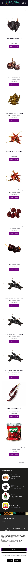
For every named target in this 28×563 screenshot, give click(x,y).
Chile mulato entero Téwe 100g (14, 262)
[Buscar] (23, 3)
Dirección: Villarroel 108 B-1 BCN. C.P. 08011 (14, 529)
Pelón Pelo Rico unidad (16, 496)
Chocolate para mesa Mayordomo (16, 477)
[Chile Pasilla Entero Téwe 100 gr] (14, 284)
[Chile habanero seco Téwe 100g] (14, 212)
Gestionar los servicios (13, 545)
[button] (26, 532)
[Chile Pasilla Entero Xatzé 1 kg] (14, 356)
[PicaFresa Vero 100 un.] (6, 506)
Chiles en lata (14, 451)
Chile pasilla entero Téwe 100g (14, 334)
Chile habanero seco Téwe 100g (14, 226)
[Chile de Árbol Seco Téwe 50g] (14, 175)
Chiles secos (14, 43)
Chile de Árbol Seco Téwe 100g (14, 151)
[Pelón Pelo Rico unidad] (6, 496)
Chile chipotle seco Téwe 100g (14, 113)
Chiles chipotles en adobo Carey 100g (14, 447)
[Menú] (2, 3)
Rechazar (17, 560)
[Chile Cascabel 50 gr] (14, 62)
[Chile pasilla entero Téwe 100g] (14, 320)
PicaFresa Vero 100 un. (16, 505)
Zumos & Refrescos (15, 474)
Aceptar (14, 549)
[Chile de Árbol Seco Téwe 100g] (14, 136)
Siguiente (21, 462)
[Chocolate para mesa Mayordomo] (6, 477)
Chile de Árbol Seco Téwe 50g (14, 190)
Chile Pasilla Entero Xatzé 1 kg (14, 370)
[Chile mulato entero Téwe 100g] (14, 248)
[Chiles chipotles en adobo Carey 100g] (14, 432)
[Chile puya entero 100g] (14, 393)
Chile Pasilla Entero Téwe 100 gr (14, 298)
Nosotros (4, 521)
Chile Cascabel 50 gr (14, 77)
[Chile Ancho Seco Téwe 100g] (14, 25)
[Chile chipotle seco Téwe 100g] (14, 99)
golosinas (13, 494)
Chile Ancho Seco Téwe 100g (14, 38)
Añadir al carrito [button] (14, 46)
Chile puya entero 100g (14, 408)
